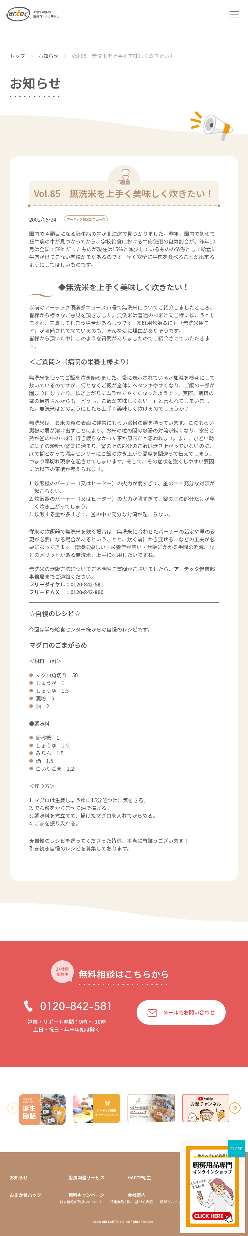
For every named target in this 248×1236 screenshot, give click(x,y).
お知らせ (48, 56)
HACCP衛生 (139, 1177)
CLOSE (236, 1148)
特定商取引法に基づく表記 (131, 1201)
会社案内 (137, 1195)
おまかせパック (25, 1195)
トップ (17, 56)
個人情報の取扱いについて (81, 1201)
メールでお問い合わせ (189, 1012)
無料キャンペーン (86, 1195)
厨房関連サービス (86, 1177)
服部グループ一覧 (174, 1201)
